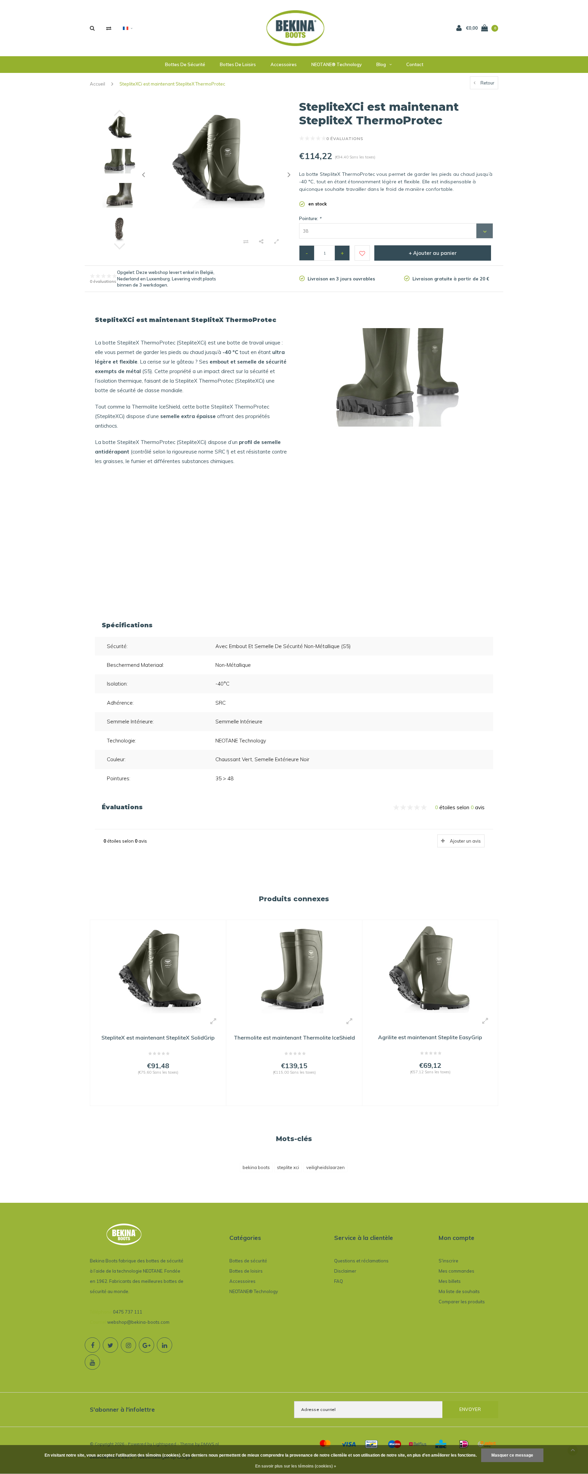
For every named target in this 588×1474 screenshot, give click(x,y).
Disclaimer (345, 1271)
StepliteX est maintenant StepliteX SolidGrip (158, 1037)
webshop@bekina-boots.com (138, 1322)
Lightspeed (164, 1443)
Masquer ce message (512, 1455)
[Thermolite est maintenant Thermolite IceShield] (294, 968)
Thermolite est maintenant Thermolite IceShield (294, 1037)
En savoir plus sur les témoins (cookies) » (295, 1466)
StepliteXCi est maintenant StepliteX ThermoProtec (172, 84)
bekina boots (256, 1167)
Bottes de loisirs (238, 64)
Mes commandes (456, 1271)
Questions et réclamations (361, 1260)
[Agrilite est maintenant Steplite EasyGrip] (430, 968)
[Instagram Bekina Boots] (128, 1345)
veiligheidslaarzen (325, 1167)
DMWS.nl (210, 1443)
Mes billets (450, 1281)
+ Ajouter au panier (433, 253)
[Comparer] (108, 28)
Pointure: (310, 218)
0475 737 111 (127, 1312)
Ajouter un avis (465, 841)
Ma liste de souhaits (459, 1291)
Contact (414, 64)
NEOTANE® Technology (336, 64)
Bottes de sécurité (185, 64)
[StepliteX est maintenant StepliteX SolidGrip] (158, 968)
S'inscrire (448, 1260)
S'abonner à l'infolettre (122, 1409)
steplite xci (288, 1167)
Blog (381, 64)
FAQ (338, 1281)
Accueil (97, 84)
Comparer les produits (462, 1301)
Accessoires (284, 64)
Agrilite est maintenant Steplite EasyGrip (430, 1037)
